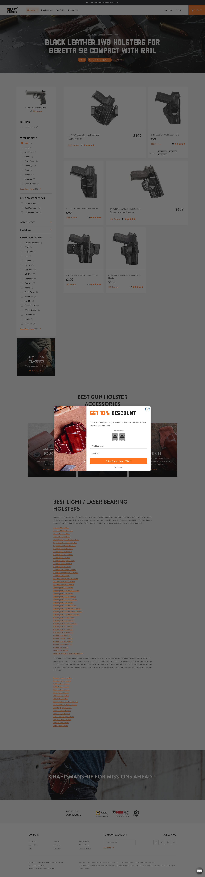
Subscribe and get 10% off (118, 461)
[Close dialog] (147, 409)
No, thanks (118, 467)
